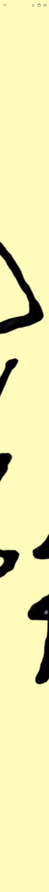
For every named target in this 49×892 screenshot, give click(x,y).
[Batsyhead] (4, 5)
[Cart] (39, 5)
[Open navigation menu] (45, 5)
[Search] (33, 5)
